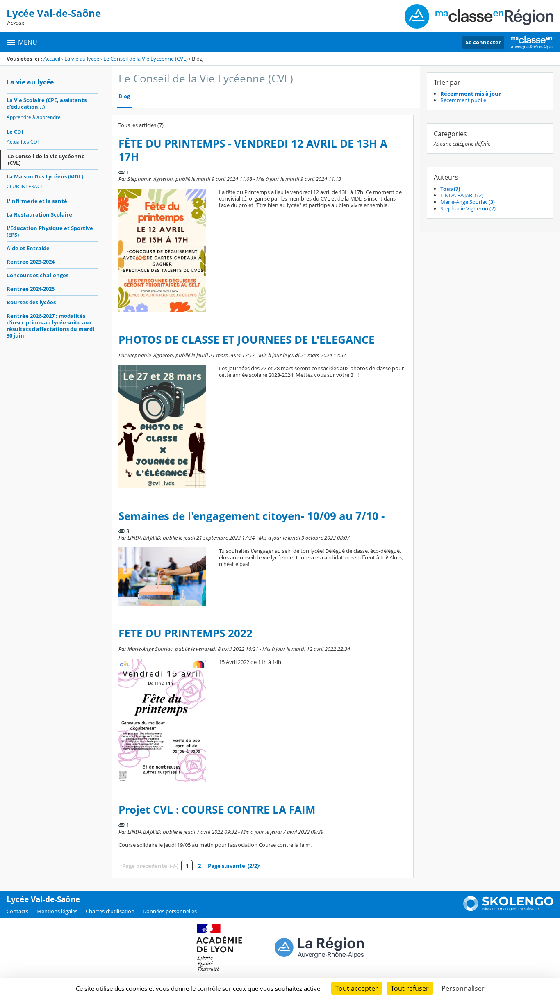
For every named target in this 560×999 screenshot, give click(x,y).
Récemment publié (463, 100)
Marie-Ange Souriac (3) (467, 201)
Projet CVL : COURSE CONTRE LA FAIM (217, 810)
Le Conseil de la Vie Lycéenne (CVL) (145, 58)
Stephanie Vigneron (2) (468, 208)
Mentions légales (56, 911)
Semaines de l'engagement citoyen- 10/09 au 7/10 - (251, 516)
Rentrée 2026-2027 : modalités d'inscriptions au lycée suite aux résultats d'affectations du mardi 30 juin (50, 325)
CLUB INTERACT (25, 186)
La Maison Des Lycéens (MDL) (45, 176)
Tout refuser (410, 988)
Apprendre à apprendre (34, 117)
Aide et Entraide (28, 248)
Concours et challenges (37, 275)
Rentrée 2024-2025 (31, 288)
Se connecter (483, 42)
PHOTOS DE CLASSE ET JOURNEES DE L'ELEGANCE (246, 340)
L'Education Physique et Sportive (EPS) (50, 231)
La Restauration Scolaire (39, 214)
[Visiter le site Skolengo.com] (508, 909)
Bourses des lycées (31, 302)
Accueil (51, 58)
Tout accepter (356, 988)
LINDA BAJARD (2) (461, 195)
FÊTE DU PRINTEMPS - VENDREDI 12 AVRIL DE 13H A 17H (252, 150)
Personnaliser (463, 988)
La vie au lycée (81, 58)
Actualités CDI (23, 141)
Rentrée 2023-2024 (31, 261)
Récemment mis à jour (470, 93)
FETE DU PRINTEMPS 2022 (185, 633)
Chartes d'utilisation (110, 911)
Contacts (17, 911)
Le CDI (15, 131)
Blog (124, 96)
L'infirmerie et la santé (37, 201)
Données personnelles (170, 911)
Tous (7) (450, 188)
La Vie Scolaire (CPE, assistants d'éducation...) (47, 103)
